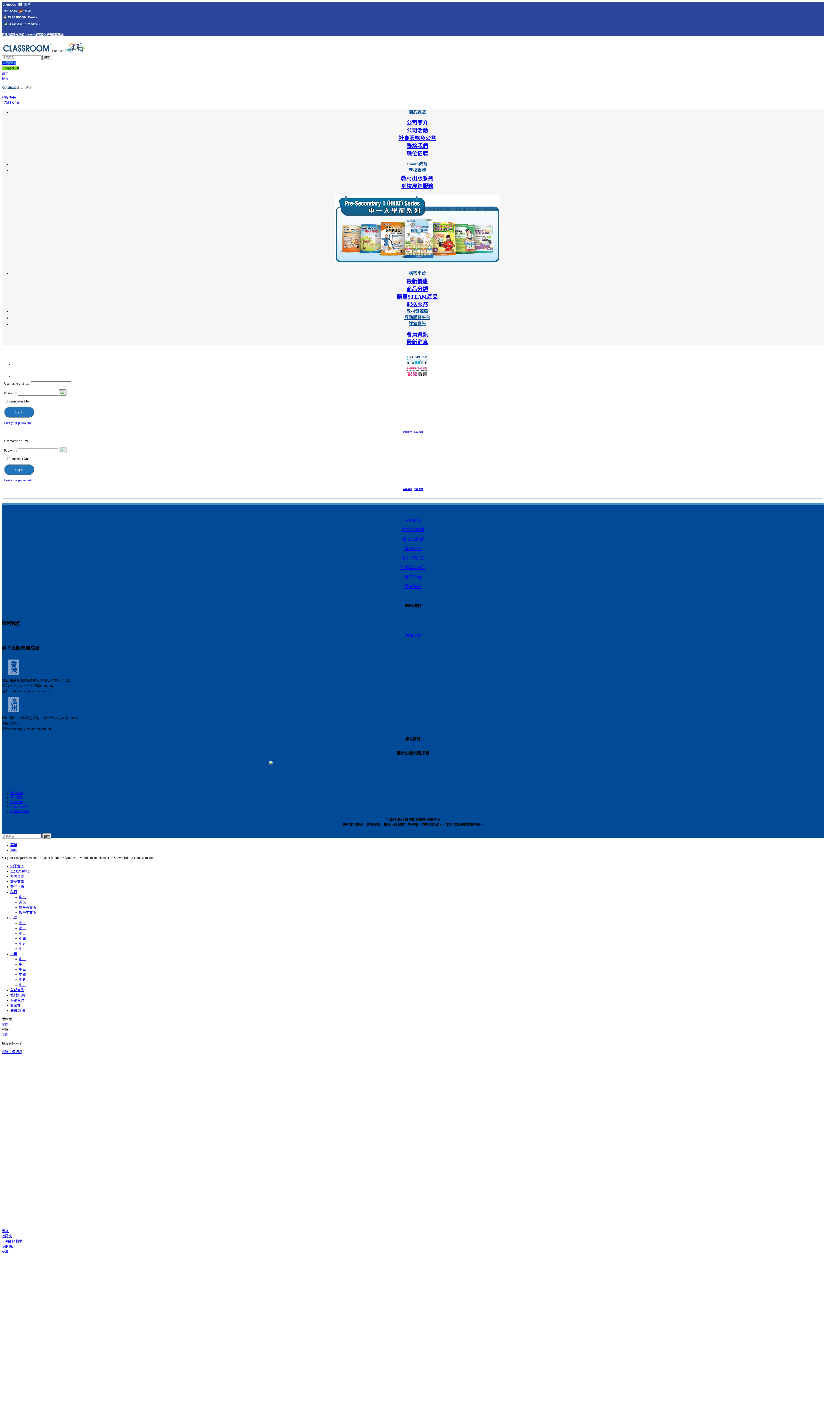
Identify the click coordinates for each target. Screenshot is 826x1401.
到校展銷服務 (417, 186)
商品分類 (417, 289)
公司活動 (417, 130)
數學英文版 (27, 907)
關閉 (5, 1024)
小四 (22, 938)
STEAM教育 (413, 529)
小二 (22, 928)
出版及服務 (413, 539)
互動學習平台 (413, 567)
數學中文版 (27, 912)
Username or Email (17, 383)
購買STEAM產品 (417, 297)
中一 (22, 959)
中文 (22, 897)
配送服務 (417, 304)
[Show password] (62, 392)
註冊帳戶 (407, 432)
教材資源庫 (413, 558)
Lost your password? (18, 423)
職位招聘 (417, 154)
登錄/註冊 (17, 1011)
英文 (22, 902)
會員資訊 (417, 334)
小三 (22, 933)
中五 (22, 980)
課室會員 (413, 577)
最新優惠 (417, 281)
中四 (22, 974)
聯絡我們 (417, 146)
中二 (22, 964)
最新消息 (417, 342)
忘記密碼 (418, 432)
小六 (22, 949)
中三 (22, 969)
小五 (22, 943)
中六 (22, 985)
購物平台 (413, 548)
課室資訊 (413, 586)
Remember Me (18, 401)
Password (10, 393)
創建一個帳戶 (12, 1052)
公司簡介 (417, 123)
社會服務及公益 (417, 138)
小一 (22, 923)
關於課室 (413, 520)
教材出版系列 (417, 178)
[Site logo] (44, 53)
